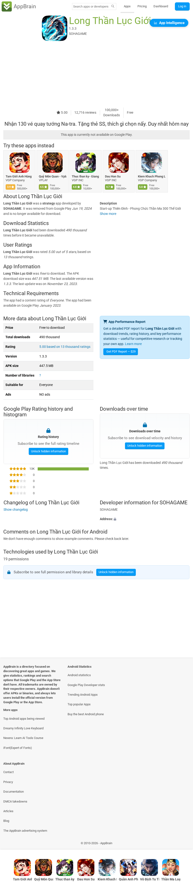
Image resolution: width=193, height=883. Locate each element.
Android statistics (79, 675)
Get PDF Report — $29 (121, 351)
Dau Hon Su (113, 176)
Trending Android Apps (83, 694)
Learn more (133, 344)
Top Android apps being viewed (23, 718)
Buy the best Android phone (86, 714)
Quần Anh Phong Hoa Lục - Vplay (128, 879)
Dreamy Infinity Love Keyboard (23, 728)
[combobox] (90, 6)
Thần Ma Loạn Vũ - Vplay (170, 879)
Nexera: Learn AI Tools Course (23, 738)
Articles (8, 811)
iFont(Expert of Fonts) (17, 748)
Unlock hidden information (48, 451)
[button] (145, 519)
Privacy (8, 782)
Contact (8, 772)
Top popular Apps (79, 704)
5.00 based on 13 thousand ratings (64, 347)
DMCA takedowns (15, 801)
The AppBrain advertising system (25, 830)
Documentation (13, 791)
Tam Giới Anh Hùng (19, 176)
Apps (127, 6)
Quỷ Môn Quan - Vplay (52, 176)
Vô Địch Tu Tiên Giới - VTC (149, 879)
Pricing (142, 6)
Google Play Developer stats (86, 685)
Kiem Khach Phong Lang (151, 176)
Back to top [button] (182, 844)
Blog (6, 821)
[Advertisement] (96, 75)
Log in (182, 6)
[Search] (113, 6)
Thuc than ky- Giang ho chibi (85, 176)
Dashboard (160, 6)
